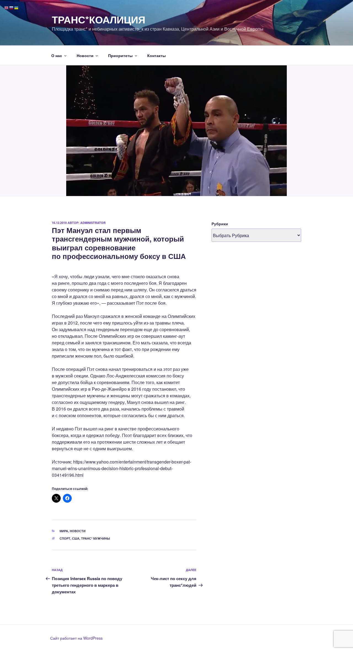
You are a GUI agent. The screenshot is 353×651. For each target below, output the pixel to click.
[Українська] (16, 7)
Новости (85, 55)
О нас (56, 55)
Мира (64, 531)
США (75, 538)
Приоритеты (120, 55)
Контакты (156, 55)
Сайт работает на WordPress (76, 638)
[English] (6, 7)
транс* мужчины (95, 538)
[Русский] (11, 7)
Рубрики (220, 223)
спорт (65, 538)
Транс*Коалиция (98, 19)
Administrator (93, 223)
